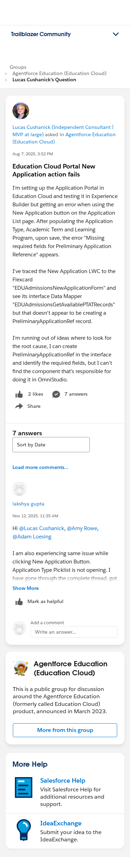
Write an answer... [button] (55, 632)
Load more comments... (40, 467)
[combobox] (51, 444)
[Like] (19, 394)
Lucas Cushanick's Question (44, 79)
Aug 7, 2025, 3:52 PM (32, 154)
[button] (65, 730)
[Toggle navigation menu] (116, 34)
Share (27, 407)
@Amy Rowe (82, 528)
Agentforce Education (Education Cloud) (59, 73)
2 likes (35, 394)
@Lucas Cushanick (41, 528)
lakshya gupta (28, 504)
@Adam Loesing (31, 536)
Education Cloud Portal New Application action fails (53, 170)
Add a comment (47, 623)
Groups (18, 67)
